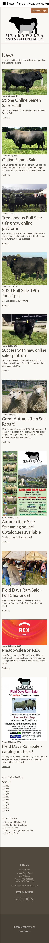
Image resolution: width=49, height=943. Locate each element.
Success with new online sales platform (24, 352)
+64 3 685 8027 (27, 879)
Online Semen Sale (19, 159)
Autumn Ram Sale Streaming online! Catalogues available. (22, 527)
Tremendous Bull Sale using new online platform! (22, 223)
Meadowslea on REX (21, 650)
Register (36, 11)
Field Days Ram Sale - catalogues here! (22, 749)
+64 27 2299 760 (27, 881)
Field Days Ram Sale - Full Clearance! (22, 592)
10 (19, 777)
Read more (6, 118)
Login (43, 11)
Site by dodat (24, 931)
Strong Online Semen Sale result (21, 102)
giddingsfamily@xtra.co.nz (27, 885)
